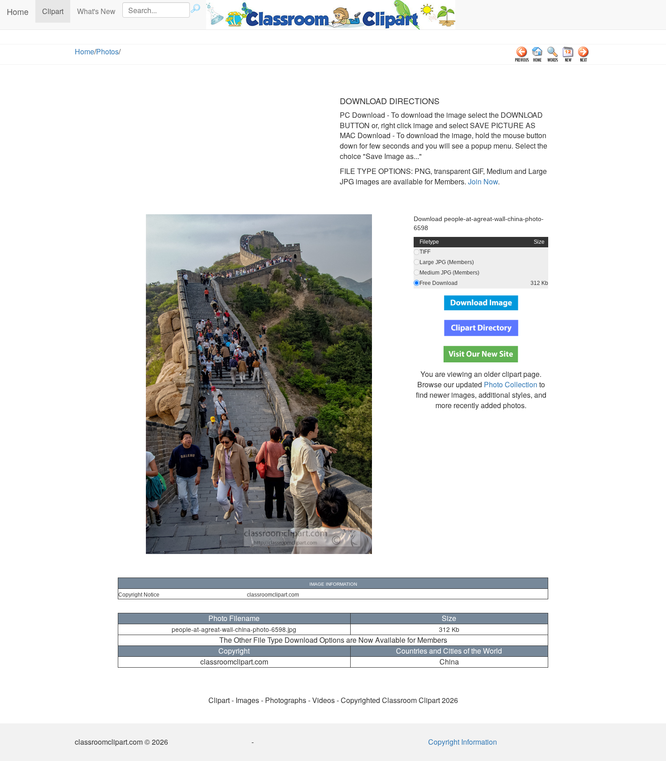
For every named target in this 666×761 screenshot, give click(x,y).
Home (18, 11)
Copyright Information (462, 742)
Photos (107, 51)
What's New (96, 11)
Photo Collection (510, 384)
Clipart (56, 10)
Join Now (482, 181)
